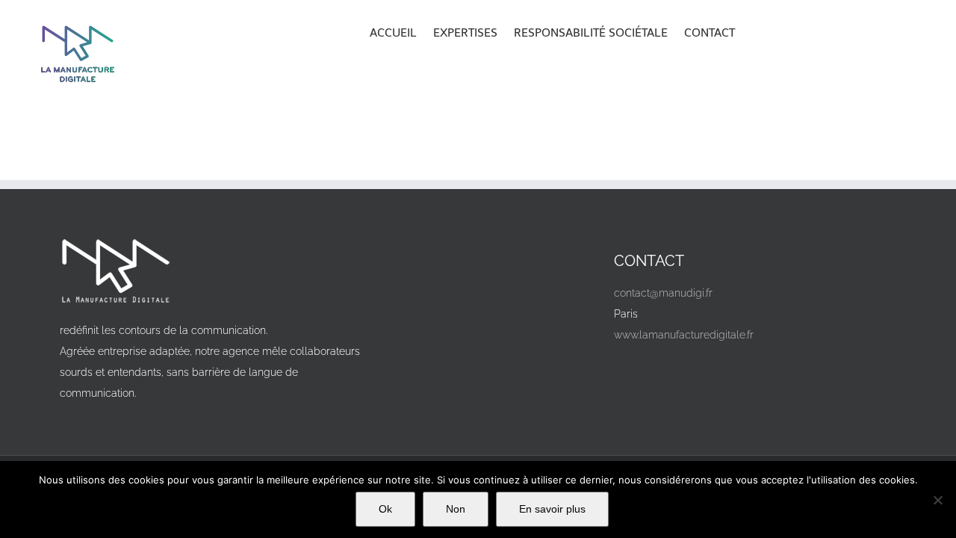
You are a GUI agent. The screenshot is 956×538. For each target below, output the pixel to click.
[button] (755, 31)
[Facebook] (631, 369)
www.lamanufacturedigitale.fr (684, 335)
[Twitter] (664, 369)
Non (455, 509)
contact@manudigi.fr (663, 293)
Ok (385, 509)
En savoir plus (552, 509)
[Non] (937, 499)
